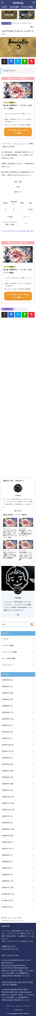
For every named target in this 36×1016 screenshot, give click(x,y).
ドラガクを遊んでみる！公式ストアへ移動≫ (18, 131)
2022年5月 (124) (8, 829)
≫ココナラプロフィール (9, 949)
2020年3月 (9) (7, 874)
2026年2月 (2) (7, 706)
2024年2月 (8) (7, 731)
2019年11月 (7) (7, 900)
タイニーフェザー (19, 143)
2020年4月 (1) (7, 868)
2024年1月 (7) (7, 738)
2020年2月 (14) (7, 881)
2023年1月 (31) (7, 790)
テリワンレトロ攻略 (27, 7)
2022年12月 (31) (8, 796)
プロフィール (10, 1006)
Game (9, 918)
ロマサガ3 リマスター (22, 309)
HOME (4, 918)
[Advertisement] (17, 397)
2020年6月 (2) (7, 861)
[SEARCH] (34, 2)
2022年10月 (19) (8, 809)
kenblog (18, 2)
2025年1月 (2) (7, 725)
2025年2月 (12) (7, 719)
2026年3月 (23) (7, 699)
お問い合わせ (19, 1010)
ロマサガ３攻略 (14, 7)
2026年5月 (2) (7, 686)
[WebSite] (18, 511)
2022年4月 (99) (7, 835)
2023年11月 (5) (7, 751)
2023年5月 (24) (7, 764)
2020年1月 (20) (7, 887)
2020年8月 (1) (7, 855)
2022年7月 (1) (7, 816)
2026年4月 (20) (7, 693)
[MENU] (2, 2)
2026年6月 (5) (7, 680)
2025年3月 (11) (7, 712)
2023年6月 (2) (7, 757)
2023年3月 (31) (7, 777)
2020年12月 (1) (7, 842)
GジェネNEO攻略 (8, 658)
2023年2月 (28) (7, 783)
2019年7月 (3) (7, 907)
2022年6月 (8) (7, 822)
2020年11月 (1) (7, 848)
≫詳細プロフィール (8, 946)
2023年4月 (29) (7, 770)
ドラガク (4, 7)
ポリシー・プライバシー (23, 1006)
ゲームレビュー (7, 665)
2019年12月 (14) (8, 894)
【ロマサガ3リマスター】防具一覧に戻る (18, 231)
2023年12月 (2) (7, 745)
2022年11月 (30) (8, 803)
